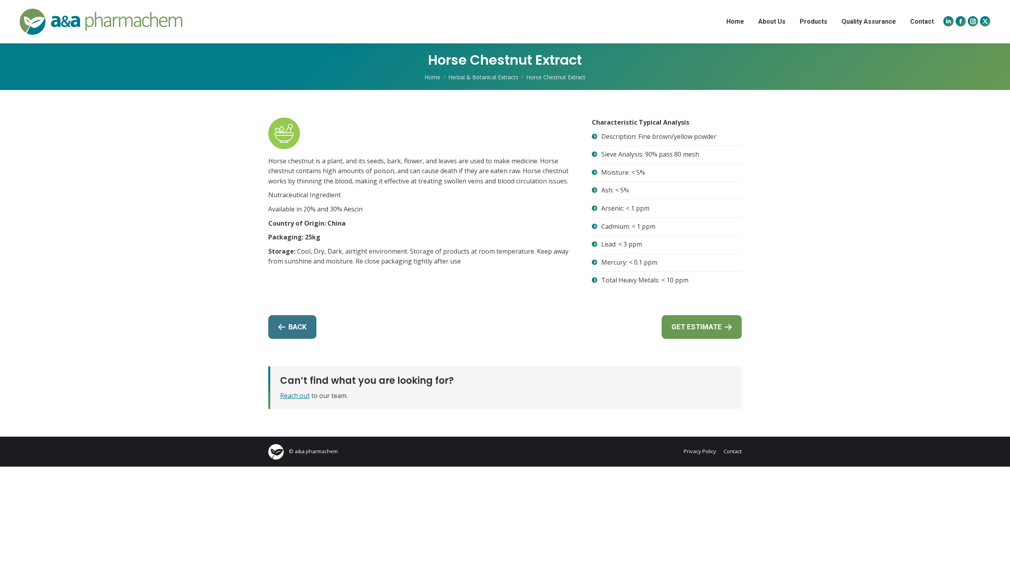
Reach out (295, 395)
